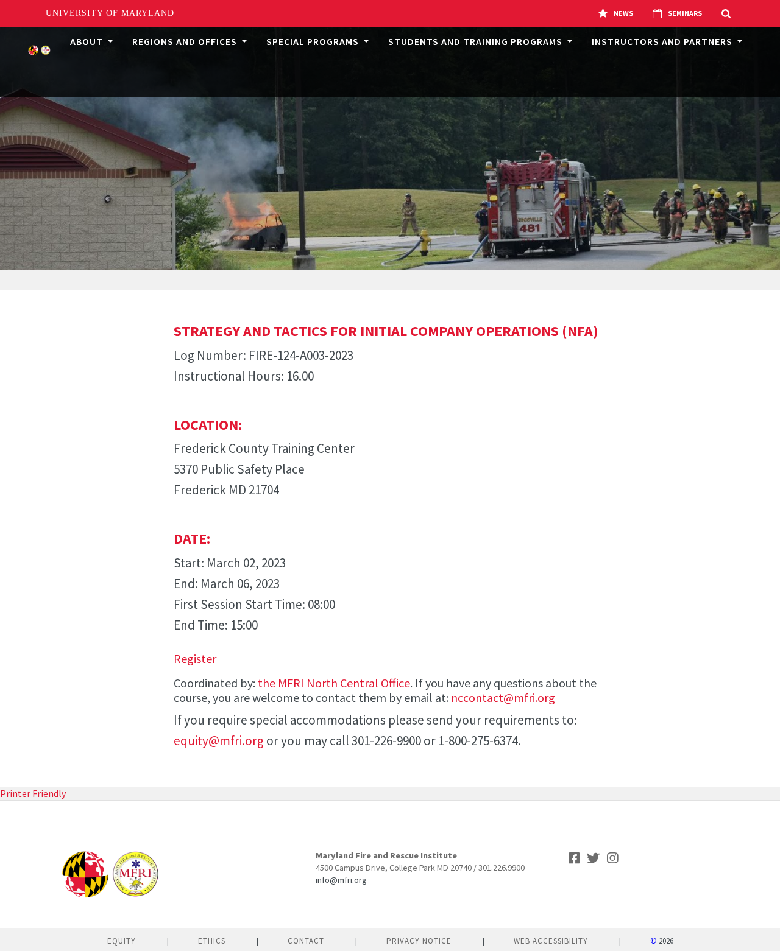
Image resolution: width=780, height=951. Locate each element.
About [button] (87, 41)
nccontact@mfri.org (503, 697)
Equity (121, 941)
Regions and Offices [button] (185, 41)
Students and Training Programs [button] (476, 41)
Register (195, 658)
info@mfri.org (341, 879)
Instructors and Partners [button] (663, 41)
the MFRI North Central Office (334, 682)
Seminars (685, 13)
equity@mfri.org (219, 740)
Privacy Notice (419, 941)
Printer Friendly (33, 793)
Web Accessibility (551, 941)
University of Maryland (110, 13)
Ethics (211, 941)
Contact (306, 941)
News (623, 13)
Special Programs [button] (313, 41)
